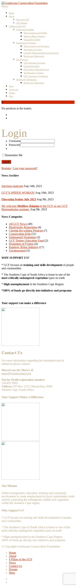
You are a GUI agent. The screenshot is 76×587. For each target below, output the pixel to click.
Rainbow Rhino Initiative (34, 36)
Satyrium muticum (12, 186)
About (11, 16)
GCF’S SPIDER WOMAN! (18, 192)
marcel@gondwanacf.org (16, 373)
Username (15, 140)
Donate (12, 93)
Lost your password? (25, 168)
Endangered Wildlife (25, 29)
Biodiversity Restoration (34, 56)
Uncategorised (17, 250)
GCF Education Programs (34, 63)
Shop (11, 96)
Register (6, 168)
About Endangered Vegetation (36, 46)
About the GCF (22, 19)
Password (14, 144)
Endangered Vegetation (26, 43)
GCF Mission (21, 23)
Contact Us (13, 89)
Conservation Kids (31, 66)
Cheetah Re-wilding (32, 39)
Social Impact (22, 59)
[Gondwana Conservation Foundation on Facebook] (42, 114)
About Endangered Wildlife (35, 33)
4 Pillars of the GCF (17, 26)
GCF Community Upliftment (36, 76)
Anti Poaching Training (34, 73)
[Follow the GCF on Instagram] (42, 118)
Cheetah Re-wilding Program (26, 230)
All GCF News (18, 223)
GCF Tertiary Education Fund (36, 69)
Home (11, 13)
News (11, 86)
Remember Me (14, 155)
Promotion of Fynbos (33, 49)
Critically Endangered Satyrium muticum (41, 53)
